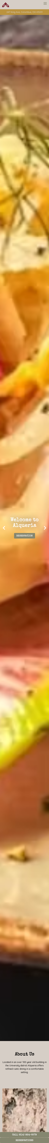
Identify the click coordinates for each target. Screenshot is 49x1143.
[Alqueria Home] (9, 4)
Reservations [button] (24, 1140)
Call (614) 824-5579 (24, 1135)
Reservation (24, 537)
